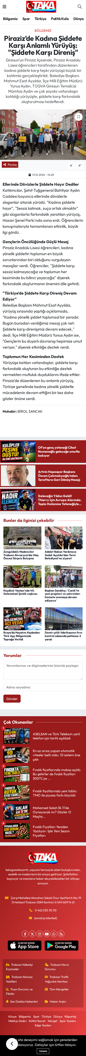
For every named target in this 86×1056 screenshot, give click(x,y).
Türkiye (40, 18)
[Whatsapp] (54, 934)
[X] (32, 934)
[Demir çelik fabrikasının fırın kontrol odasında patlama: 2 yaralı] (64, 618)
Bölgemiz (10, 18)
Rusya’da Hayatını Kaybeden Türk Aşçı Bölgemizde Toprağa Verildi (21, 636)
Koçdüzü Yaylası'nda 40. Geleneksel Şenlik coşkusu (20, 592)
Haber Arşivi (58, 1001)
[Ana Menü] (4, 7)
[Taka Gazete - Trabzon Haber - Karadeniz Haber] (41, 6)
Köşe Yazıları (43, 1025)
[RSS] (61, 934)
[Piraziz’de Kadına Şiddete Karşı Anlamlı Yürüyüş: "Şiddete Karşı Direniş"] (43, 134)
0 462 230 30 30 (46, 910)
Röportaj (70, 1016)
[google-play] (61, 946)
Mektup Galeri (17, 1021)
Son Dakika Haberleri (24, 1001)
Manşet (52, 1021)
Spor (26, 18)
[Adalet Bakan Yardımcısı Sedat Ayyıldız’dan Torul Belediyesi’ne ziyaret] (64, 537)
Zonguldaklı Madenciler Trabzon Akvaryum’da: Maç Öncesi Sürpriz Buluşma (21, 555)
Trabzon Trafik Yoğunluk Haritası (57, 979)
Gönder (12, 699)
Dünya (78, 18)
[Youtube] (46, 934)
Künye (12, 1016)
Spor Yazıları (68, 1021)
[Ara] (79, 6)
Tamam (43, 1051)
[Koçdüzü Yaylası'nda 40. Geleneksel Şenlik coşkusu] (22, 576)
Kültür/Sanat (37, 1021)
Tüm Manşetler (59, 989)
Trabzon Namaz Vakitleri (19, 979)
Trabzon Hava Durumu (57, 967)
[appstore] (24, 946)
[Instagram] (39, 934)
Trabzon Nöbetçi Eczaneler (19, 967)
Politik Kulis (60, 18)
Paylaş (12, 164)
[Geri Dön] (12, 1044)
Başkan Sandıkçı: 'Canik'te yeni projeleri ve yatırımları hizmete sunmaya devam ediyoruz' (62, 595)
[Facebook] (25, 934)
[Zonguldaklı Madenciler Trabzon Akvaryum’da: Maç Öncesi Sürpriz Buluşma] (22, 537)
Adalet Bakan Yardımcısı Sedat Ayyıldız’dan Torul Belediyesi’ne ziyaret (60, 555)
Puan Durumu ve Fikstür (19, 991)
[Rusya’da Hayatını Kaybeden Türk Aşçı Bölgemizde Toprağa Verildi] (22, 618)
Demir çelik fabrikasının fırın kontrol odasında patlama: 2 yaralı (63, 636)
